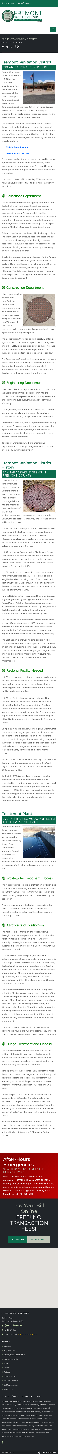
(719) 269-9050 (26, 3)
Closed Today (9, 3)
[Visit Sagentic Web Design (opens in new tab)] (46, 1452)
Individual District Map (17, 153)
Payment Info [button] (38, 1239)
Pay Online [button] (18, 1239)
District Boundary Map (17, 147)
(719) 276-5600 (11, 1334)
